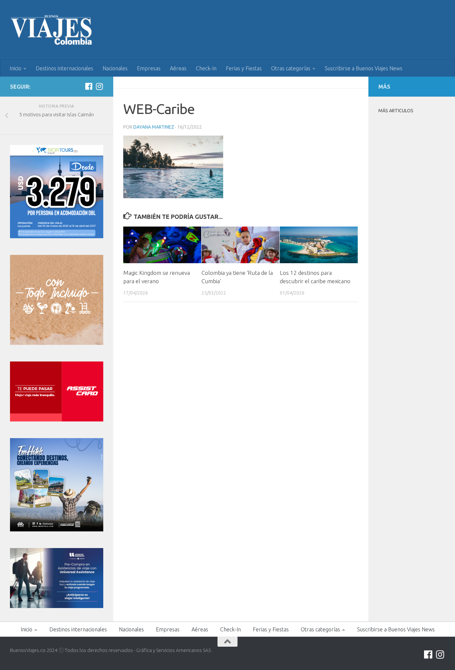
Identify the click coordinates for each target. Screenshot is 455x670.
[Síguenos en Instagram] (99, 86)
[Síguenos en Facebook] (89, 86)
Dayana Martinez (153, 127)
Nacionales (115, 68)
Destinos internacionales (64, 68)
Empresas (149, 68)
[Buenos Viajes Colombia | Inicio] (51, 30)
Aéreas (178, 68)
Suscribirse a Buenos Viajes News (363, 68)
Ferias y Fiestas (244, 68)
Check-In (206, 68)
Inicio (15, 68)
